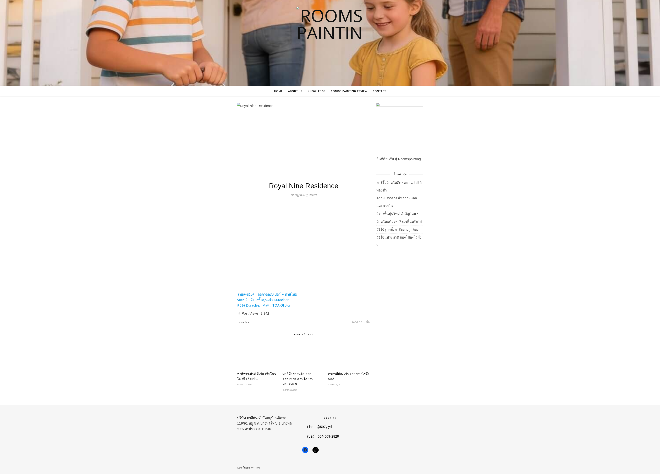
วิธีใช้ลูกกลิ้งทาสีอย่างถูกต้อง (397, 229)
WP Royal (256, 467)
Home (278, 91)
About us (295, 91)
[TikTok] (315, 450)
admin (246, 322)
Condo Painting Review (349, 91)
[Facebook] (305, 450)
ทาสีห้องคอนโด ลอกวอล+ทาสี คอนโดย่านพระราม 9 (298, 379)
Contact (379, 91)
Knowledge (316, 91)
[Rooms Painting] (330, 40)
